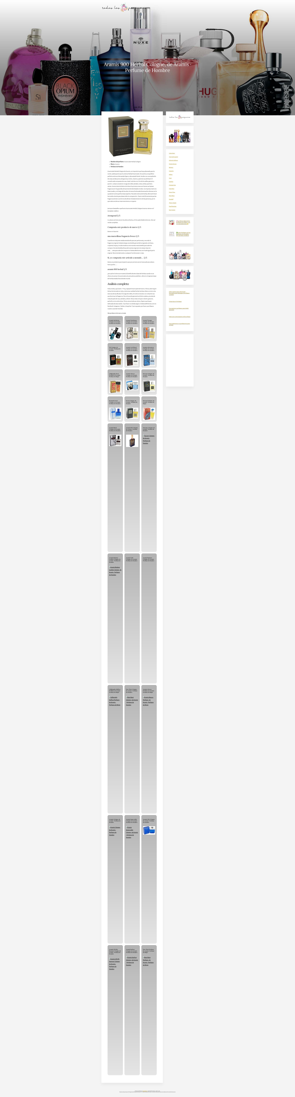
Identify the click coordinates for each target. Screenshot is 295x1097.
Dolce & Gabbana (173, 160)
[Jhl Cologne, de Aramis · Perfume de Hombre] (115, 359)
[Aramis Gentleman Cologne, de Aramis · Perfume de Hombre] (132, 333)
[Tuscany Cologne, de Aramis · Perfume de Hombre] (149, 492)
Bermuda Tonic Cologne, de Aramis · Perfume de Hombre (115, 402)
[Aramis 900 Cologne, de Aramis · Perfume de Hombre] (132, 441)
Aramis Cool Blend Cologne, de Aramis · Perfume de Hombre (131, 349)
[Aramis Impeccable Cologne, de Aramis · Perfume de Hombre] (132, 883)
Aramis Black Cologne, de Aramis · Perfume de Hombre (115, 429)
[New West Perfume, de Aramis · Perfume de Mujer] (149, 1014)
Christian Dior (172, 185)
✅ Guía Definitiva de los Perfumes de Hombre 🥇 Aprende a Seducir (183, 234)
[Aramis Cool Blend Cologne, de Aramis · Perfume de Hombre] (132, 360)
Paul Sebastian (172, 206)
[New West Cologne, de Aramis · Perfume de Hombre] (132, 753)
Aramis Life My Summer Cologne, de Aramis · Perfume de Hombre (115, 952)
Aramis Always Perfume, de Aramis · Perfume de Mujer (148, 691)
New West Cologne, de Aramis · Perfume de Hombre (131, 691)
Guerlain (171, 181)
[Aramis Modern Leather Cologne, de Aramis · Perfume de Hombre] (115, 623)
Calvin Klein (172, 153)
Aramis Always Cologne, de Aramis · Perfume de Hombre (131, 375)
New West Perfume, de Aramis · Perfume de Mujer (148, 951)
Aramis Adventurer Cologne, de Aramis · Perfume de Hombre (148, 349)
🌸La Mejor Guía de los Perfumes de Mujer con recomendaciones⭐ (183, 222)
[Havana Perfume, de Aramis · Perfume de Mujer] (149, 414)
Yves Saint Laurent (173, 157)
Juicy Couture (172, 210)
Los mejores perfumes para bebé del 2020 (179, 309)
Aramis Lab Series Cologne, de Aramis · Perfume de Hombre (115, 322)
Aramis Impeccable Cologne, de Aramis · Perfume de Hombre (131, 821)
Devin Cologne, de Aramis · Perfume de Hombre (131, 402)
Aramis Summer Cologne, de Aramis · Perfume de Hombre (148, 559)
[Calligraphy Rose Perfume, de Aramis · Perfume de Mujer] (115, 387)
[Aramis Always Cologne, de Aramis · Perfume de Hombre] (132, 385)
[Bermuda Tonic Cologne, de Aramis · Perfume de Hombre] (115, 414)
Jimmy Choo (172, 192)
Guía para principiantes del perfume (179, 316)
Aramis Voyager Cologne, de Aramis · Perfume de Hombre (148, 322)
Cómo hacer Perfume (175, 301)
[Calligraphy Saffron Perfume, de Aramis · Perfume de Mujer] (115, 753)
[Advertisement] (147, 26)
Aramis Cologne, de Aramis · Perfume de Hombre (114, 821)
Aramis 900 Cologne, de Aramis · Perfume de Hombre (132, 429)
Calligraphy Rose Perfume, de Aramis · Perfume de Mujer (115, 375)
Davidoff (171, 199)
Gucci (170, 178)
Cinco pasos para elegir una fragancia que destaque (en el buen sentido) (179, 293)
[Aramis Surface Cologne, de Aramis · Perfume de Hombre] (132, 1014)
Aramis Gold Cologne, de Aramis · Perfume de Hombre (131, 559)
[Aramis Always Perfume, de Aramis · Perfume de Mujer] (149, 753)
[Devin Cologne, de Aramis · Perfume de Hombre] (132, 413)
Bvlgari (170, 174)
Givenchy (171, 171)
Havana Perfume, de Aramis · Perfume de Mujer (148, 402)
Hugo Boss (171, 188)
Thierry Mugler (172, 203)
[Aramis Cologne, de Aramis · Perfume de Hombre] (115, 883)
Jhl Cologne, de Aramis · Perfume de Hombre (114, 349)
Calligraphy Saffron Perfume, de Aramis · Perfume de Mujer (115, 691)
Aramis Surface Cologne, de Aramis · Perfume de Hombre (131, 951)
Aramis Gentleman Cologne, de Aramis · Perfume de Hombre (131, 322)
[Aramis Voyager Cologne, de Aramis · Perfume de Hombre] (149, 332)
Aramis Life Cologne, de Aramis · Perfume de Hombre (149, 821)
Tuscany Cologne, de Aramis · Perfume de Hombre (149, 429)
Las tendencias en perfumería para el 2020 (179, 324)
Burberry (171, 167)
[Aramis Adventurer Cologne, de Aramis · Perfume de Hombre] (149, 360)
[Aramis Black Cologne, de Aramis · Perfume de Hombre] (115, 440)
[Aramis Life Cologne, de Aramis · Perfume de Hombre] (149, 830)
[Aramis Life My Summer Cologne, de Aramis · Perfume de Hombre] (115, 1015)
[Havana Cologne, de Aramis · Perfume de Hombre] (149, 386)
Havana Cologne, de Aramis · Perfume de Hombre (148, 375)
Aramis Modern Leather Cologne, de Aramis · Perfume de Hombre (114, 560)
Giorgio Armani (172, 164)
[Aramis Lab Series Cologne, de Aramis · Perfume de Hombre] (115, 333)
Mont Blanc (172, 195)
